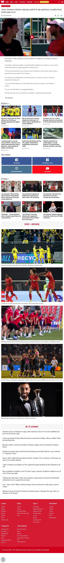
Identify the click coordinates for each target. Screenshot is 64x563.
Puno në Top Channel (22, 535)
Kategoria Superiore (38, 509)
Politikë (3, 506)
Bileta (18, 531)
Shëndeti (51, 513)
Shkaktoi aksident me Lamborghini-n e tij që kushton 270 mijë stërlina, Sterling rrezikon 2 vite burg (52, 144)
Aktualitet (3, 511)
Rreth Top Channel (21, 529)
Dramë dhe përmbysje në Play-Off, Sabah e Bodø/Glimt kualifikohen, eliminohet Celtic (32, 144)
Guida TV (3, 542)
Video (11, 2)
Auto (18, 515)
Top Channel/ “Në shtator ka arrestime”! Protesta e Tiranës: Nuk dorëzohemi (52, 195)
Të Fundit (8, 6)
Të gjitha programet (6, 540)
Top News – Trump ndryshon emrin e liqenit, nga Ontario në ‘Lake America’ (11, 216)
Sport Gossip (36, 522)
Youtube (36, 2)
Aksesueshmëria (21, 541)
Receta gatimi (52, 517)
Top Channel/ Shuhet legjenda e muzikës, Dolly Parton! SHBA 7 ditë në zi (53, 216)
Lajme (7, 2)
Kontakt (19, 533)
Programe (29, 2)
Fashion (51, 511)
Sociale (3, 515)
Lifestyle (51, 509)
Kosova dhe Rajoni (21, 511)
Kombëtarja (36, 506)
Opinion (19, 506)
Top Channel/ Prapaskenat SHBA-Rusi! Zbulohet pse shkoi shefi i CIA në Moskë (30, 195)
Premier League (37, 513)
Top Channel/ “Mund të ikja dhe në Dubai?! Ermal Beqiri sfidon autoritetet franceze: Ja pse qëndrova (10, 196)
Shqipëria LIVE (4, 533)
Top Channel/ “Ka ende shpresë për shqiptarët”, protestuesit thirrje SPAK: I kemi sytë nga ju (30, 217)
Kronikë (3, 509)
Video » (5, 179)
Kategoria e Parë (37, 511)
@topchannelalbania (16, 171)
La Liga (35, 515)
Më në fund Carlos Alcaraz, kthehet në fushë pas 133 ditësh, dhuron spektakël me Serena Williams (31, 122)
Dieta (50, 515)
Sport (16, 2)
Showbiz (51, 506)
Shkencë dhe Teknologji (23, 513)
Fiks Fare (3, 535)
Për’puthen (4, 531)
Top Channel (16, 163)
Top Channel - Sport (47, 163)
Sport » (5, 103)
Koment (19, 509)
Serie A (35, 517)
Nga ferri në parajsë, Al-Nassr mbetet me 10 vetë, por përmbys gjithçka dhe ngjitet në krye (10, 122)
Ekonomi (3, 513)
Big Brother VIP (5, 529)
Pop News (22, 2)
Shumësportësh (37, 519)
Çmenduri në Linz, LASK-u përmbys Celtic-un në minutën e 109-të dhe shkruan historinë (53, 121)
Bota (19, 503)
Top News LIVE (44, 2)
